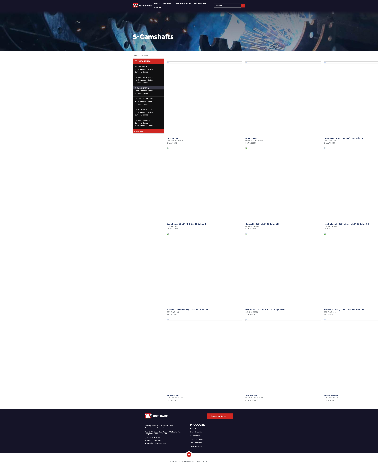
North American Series (144, 69)
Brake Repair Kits (144, 99)
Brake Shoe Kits (144, 77)
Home (156, 3)
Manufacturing (183, 3)
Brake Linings (142, 120)
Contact (158, 8)
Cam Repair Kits (143, 110)
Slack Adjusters (196, 446)
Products (166, 3)
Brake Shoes (142, 67)
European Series (141, 72)
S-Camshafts (142, 88)
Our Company (199, 3)
